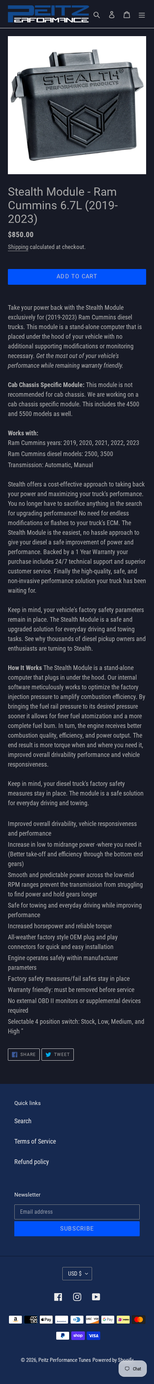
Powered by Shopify (113, 1360)
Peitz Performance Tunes (64, 1360)
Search (23, 1121)
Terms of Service (35, 1141)
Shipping (18, 246)
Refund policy (31, 1161)
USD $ (75, 1273)
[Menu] (141, 13)
